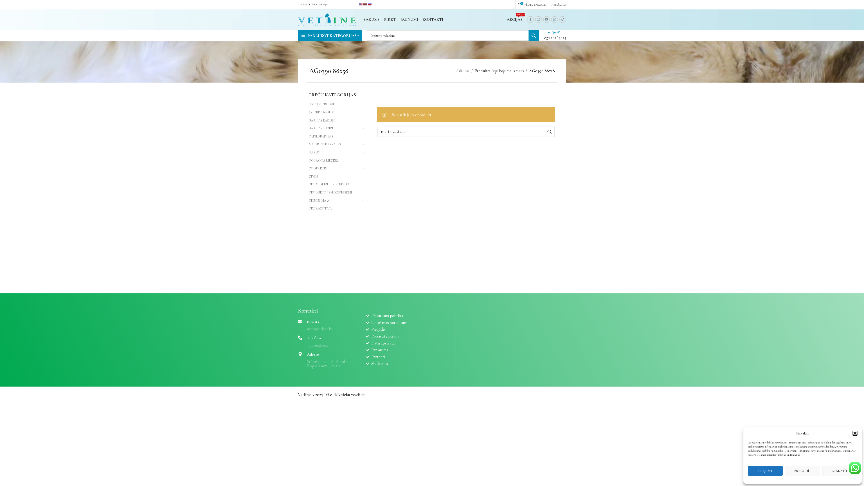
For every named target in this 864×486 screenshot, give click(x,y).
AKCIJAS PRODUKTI (323, 104)
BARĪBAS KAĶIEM (322, 120)
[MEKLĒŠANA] (534, 35)
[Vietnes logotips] (327, 19)
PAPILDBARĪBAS (321, 136)
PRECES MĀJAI (320, 200)
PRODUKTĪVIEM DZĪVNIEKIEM (331, 192)
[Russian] (369, 4)
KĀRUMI (315, 152)
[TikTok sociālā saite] (562, 19)
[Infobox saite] (554, 35)
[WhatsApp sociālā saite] (554, 19)
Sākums (463, 70)
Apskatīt (840, 471)
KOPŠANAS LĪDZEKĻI (324, 160)
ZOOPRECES (318, 168)
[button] (855, 433)
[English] (360, 4)
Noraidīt (802, 471)
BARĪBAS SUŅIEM (322, 128)
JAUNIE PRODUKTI (323, 112)
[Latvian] (365, 4)
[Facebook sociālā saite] (530, 19)
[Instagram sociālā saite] (538, 19)
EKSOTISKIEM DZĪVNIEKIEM (329, 184)
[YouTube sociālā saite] (546, 19)
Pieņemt (765, 471)
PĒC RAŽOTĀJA (320, 208)
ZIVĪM (313, 176)
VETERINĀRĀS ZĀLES (325, 144)
